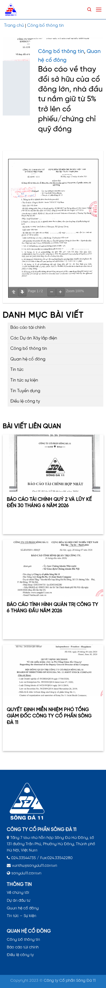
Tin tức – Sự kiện (21, 916)
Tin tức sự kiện (24, 380)
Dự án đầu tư (18, 900)
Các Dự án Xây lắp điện (33, 338)
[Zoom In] (60, 292)
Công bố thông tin (45, 25)
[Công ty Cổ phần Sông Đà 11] (16, 9)
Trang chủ (14, 25)
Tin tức (17, 369)
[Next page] (22, 292)
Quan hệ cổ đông (27, 359)
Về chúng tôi (18, 893)
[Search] (89, 9)
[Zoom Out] (52, 292)
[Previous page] (14, 292)
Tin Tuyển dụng (25, 391)
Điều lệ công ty (25, 401)
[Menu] (98, 9)
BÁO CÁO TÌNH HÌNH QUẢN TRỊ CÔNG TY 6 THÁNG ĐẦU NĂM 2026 (52, 608)
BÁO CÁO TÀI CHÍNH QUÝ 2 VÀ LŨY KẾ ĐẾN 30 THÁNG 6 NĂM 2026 (49, 502)
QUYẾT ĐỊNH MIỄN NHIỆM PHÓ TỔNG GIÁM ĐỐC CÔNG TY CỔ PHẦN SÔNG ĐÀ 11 (49, 716)
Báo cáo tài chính (27, 327)
